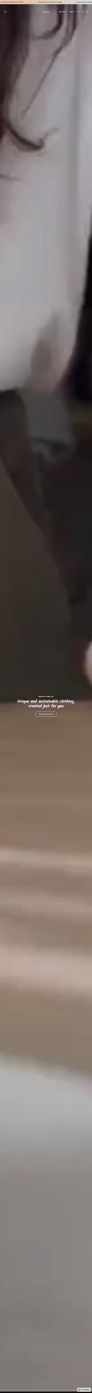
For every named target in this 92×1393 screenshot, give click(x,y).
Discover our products (46, 714)
